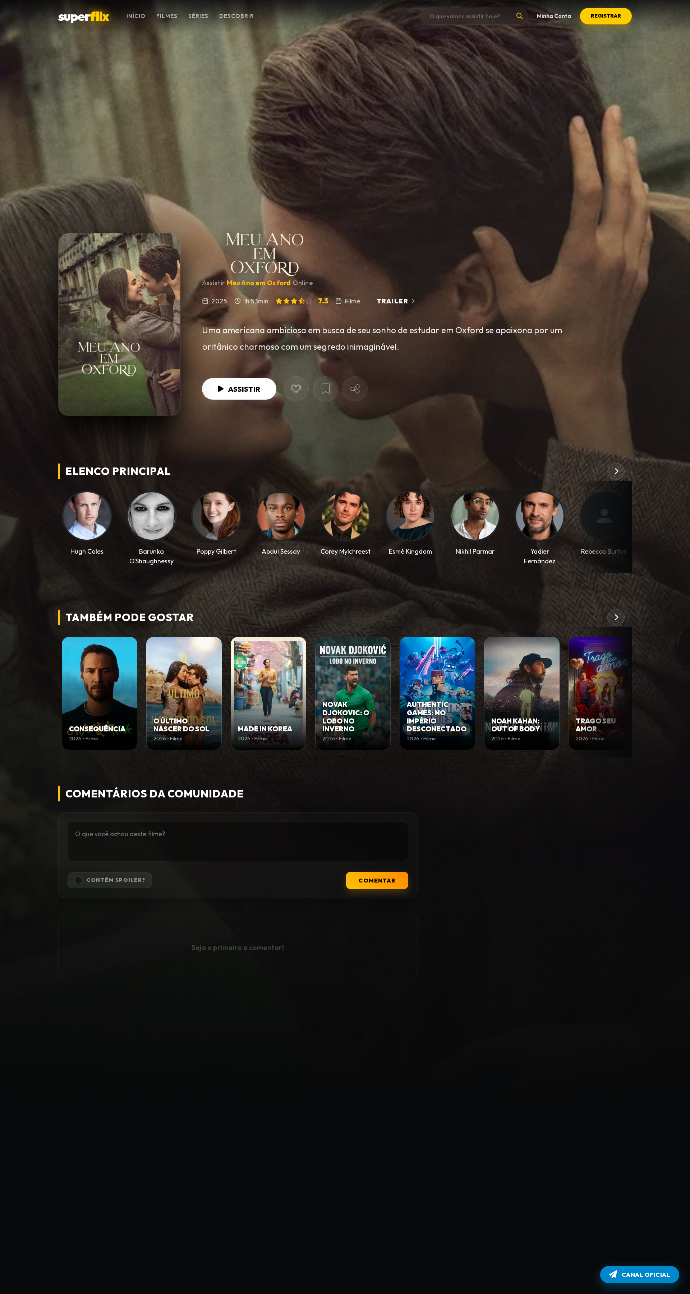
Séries (198, 16)
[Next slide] (616, 471)
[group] (99, 693)
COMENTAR (377, 880)
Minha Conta (554, 16)
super (83, 16)
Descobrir (236, 16)
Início (136, 16)
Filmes (167, 16)
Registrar (606, 16)
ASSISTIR (244, 389)
